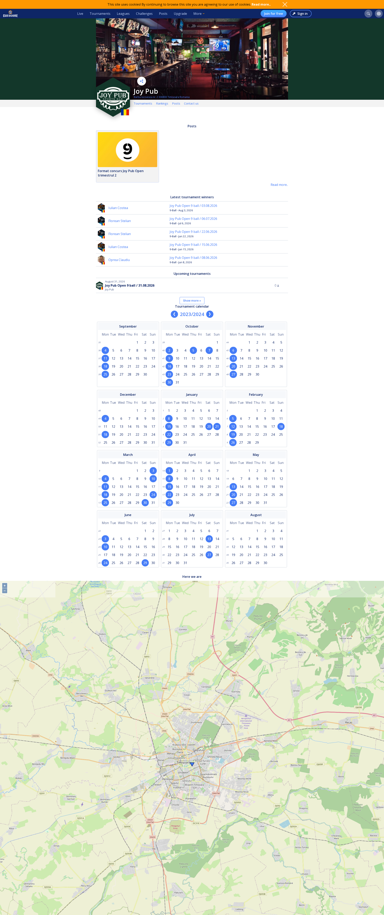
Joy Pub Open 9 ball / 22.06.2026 (193, 231)
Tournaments (100, 13)
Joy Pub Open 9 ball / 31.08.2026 (129, 285)
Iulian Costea (118, 208)
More (197, 13)
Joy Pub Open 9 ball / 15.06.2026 (193, 244)
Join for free (273, 13)
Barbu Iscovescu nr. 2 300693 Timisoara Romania (162, 97)
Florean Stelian (119, 221)
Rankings (162, 103)
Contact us (191, 103)
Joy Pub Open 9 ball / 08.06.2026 (193, 257)
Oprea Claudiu (119, 260)
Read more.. (261, 4)
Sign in (302, 13)
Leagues (123, 13)
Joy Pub (146, 91)
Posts (163, 13)
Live (80, 13)
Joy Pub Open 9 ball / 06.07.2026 (193, 218)
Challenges (144, 13)
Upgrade (180, 13)
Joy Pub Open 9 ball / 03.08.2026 (193, 205)
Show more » (192, 300)
